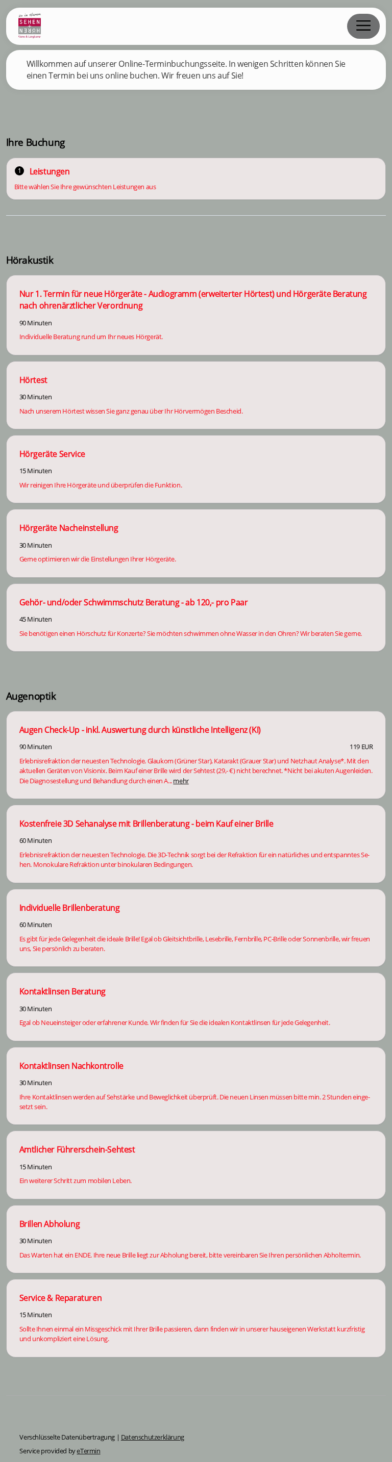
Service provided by (59, 1450)
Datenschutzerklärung (152, 1437)
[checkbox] (196, 315)
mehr (180, 780)
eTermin (88, 1450)
